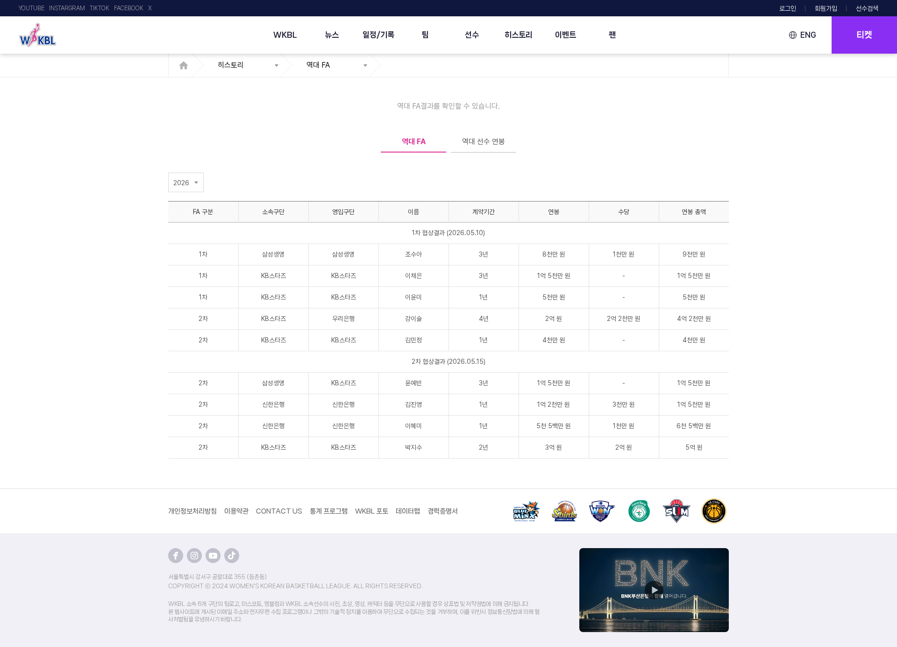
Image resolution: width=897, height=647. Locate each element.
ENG (808, 35)
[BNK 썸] (676, 504)
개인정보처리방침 (192, 511)
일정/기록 (378, 34)
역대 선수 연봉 (483, 141)
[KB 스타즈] (714, 504)
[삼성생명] (527, 504)
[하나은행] (639, 504)
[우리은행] (602, 504)
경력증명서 (442, 511)
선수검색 (867, 8)
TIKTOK (99, 8)
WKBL (285, 34)
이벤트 (565, 34)
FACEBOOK (128, 8)
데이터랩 (408, 511)
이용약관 (236, 511)
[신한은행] (564, 504)
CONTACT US (279, 511)
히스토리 (519, 34)
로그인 (787, 8)
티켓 (864, 35)
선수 (472, 34)
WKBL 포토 (371, 511)
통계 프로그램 (329, 511)
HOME (186, 65)
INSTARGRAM (67, 8)
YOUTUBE (31, 8)
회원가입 (826, 8)
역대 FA (318, 65)
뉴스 (332, 34)
